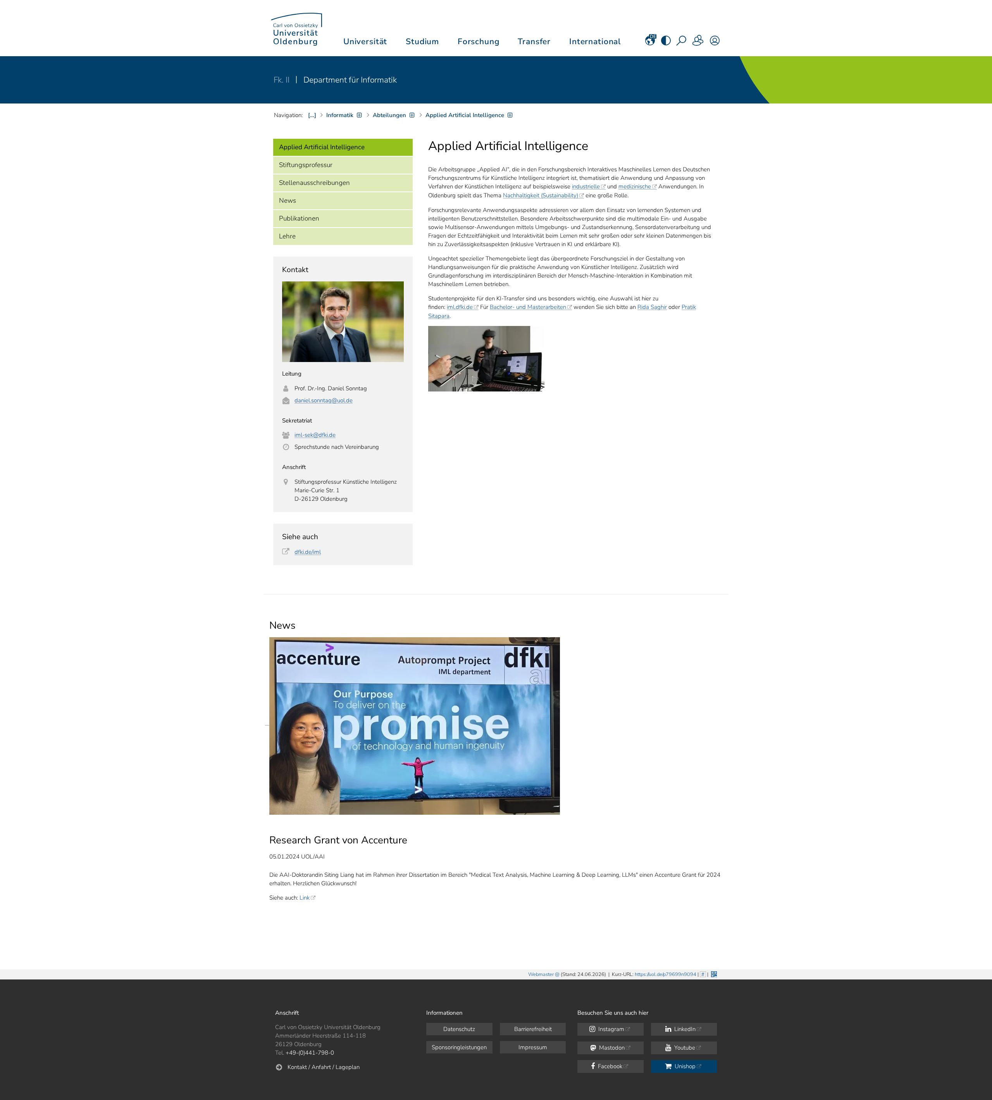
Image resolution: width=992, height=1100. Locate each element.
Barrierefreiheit (533, 1029)
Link (305, 898)
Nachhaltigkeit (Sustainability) (540, 195)
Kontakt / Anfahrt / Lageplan (324, 1067)
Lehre (287, 236)
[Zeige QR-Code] (713, 973)
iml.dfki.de (460, 307)
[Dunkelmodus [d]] (666, 43)
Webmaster (541, 974)
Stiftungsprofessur (305, 164)
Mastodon (611, 1048)
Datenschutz (459, 1029)
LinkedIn (684, 1029)
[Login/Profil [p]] (715, 43)
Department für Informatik (350, 79)
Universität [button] (365, 41)
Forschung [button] (478, 41)
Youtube (684, 1048)
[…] (312, 115)
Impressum (532, 1047)
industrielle (586, 186)
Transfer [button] (534, 41)
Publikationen (299, 218)
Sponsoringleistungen (459, 1047)
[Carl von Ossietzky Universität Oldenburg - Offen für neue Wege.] (296, 28)
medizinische (634, 186)
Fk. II (282, 79)
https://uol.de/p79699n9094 (665, 974)
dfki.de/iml (307, 552)
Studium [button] (422, 41)
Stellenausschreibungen (314, 182)
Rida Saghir (652, 307)
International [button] (595, 41)
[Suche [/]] (682, 43)
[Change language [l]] (650, 43)
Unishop (684, 1066)
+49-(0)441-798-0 (310, 1053)
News (287, 200)
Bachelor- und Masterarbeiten (528, 307)
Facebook (609, 1066)
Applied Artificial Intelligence (322, 147)
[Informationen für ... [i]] (698, 43)
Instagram (610, 1029)
